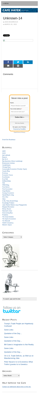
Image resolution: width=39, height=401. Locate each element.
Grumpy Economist (8, 193)
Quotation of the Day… (13, 333)
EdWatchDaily (6, 181)
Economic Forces (7, 175)
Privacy (23, 132)
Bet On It (5, 159)
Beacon (4, 157)
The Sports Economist (9, 219)
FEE (3, 183)
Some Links (8, 330)
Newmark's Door (7, 211)
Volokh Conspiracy (8, 223)
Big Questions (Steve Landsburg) (12, 161)
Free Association (7, 189)
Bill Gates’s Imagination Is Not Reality (19, 345)
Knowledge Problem (8, 203)
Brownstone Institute (8, 163)
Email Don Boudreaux (8, 139)
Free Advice (5, 187)
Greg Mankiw (6, 191)
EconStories (6, 177)
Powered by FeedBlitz (19, 129)
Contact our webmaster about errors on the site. (16, 386)
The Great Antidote (8, 217)
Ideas (4, 199)
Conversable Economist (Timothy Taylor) (14, 169)
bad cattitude (6, 155)
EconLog (5, 173)
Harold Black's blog (8, 195)
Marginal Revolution (8, 207)
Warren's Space (7, 225)
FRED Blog (5, 185)
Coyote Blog (6, 171)
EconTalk (5, 179)
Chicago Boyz (6, 167)
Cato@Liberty (6, 165)
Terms (18, 132)
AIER (4, 151)
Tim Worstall (6, 221)
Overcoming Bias (7, 213)
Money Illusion (6, 209)
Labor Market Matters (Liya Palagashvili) (14, 205)
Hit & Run (5, 197)
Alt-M (4, 153)
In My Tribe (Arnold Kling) (10, 201)
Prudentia (5, 215)
